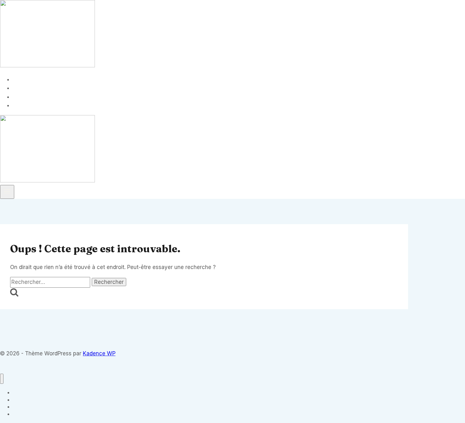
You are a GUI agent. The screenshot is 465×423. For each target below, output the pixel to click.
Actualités (29, 97)
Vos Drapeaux (34, 79)
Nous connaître (36, 105)
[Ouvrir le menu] (7, 192)
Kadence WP (99, 353)
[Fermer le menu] (1, 379)
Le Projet (28, 88)
